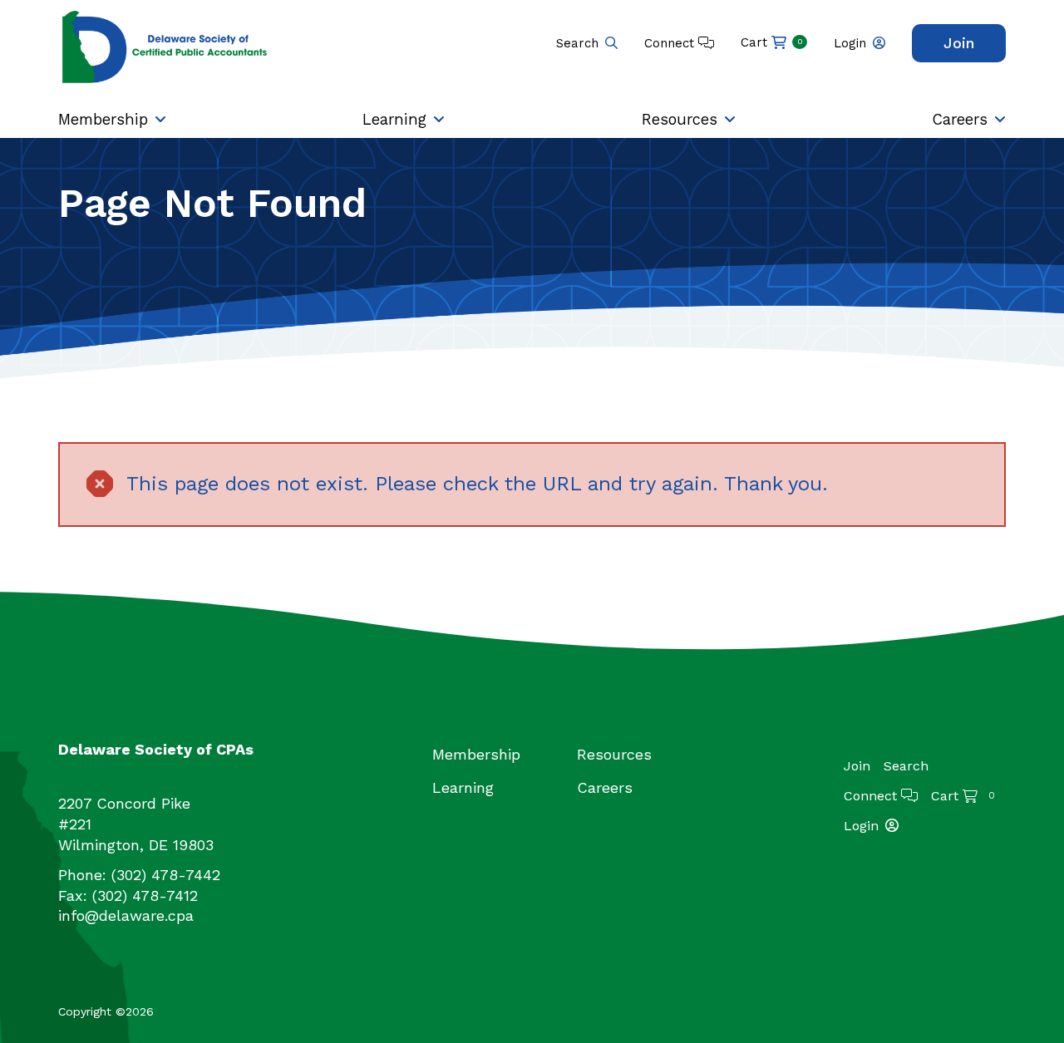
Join (958, 43)
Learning (394, 119)
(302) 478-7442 (165, 874)
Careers (960, 119)
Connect (671, 43)
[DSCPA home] (166, 46)
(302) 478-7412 (145, 895)
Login (850, 43)
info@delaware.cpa (126, 915)
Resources (679, 119)
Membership (103, 119)
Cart (772, 42)
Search (577, 43)
